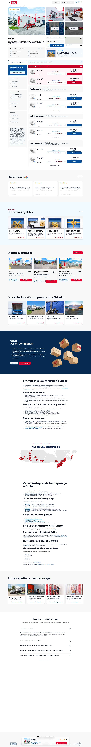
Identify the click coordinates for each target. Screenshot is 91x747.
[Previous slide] (47, 53)
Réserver (74, 74)
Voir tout (40, 49)
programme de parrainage (50, 529)
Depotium (35, 427)
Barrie (20, 6)
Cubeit (31, 427)
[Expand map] (81, 38)
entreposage (26, 545)
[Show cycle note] (81, 61)
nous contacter (37, 562)
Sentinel (40, 427)
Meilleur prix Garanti (56, 71)
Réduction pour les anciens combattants (33, 519)
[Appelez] (47, 45)
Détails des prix (74, 71)
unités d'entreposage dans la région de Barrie (44, 564)
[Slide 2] (62, 57)
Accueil (9, 6)
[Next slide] (81, 53)
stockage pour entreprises (58, 535)
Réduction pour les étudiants (31, 520)
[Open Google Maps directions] (81, 45)
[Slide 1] (61, 57)
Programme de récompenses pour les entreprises (35, 521)
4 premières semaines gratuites (31, 518)
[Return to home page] (14, 2)
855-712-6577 (79, 3)
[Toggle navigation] (9, 3)
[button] (26, 21)
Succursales (15, 6)
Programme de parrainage (30, 523)
